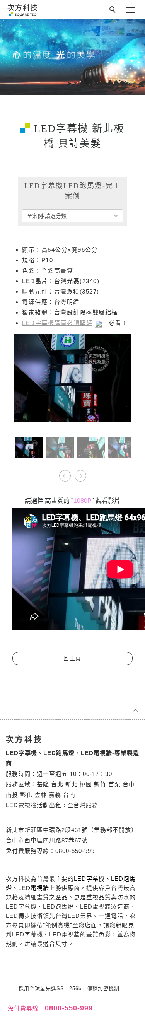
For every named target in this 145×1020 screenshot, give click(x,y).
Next (80, 473)
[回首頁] (22, 10)
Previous (65, 473)
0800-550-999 (68, 1008)
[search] (113, 10)
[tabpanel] (72, 57)
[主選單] (130, 10)
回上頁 (72, 658)
